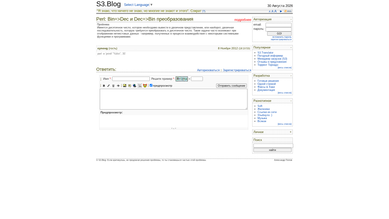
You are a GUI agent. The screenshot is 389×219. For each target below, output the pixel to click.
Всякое (262, 121)
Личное (258, 132)
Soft (260, 105)
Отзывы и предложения (272, 61)
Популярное (261, 47)
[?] (203, 11)
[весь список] (285, 67)
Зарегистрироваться (237, 70)
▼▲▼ (173, 128)
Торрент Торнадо (268, 64)
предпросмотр (162, 85)
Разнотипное (262, 100)
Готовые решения (268, 80)
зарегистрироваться (281, 39)
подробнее (242, 20)
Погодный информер (270, 55)
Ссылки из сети (267, 112)
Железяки (264, 109)
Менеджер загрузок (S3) (272, 58)
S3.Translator (265, 52)
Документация (266, 89)
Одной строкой (267, 83)
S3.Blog (108, 4)
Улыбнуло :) (265, 115)
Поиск (257, 140)
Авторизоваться (208, 70)
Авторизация (262, 19)
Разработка (261, 75)
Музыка (262, 118)
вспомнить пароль (282, 37)
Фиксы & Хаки (266, 86)
